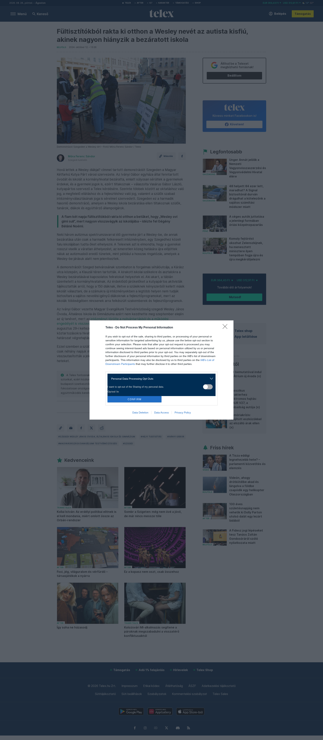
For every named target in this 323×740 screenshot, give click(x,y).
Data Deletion (140, 412)
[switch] (208, 386)
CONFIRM (134, 399)
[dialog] (161, 370)
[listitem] (160, 379)
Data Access (161, 412)
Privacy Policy (183, 412)
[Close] (226, 327)
